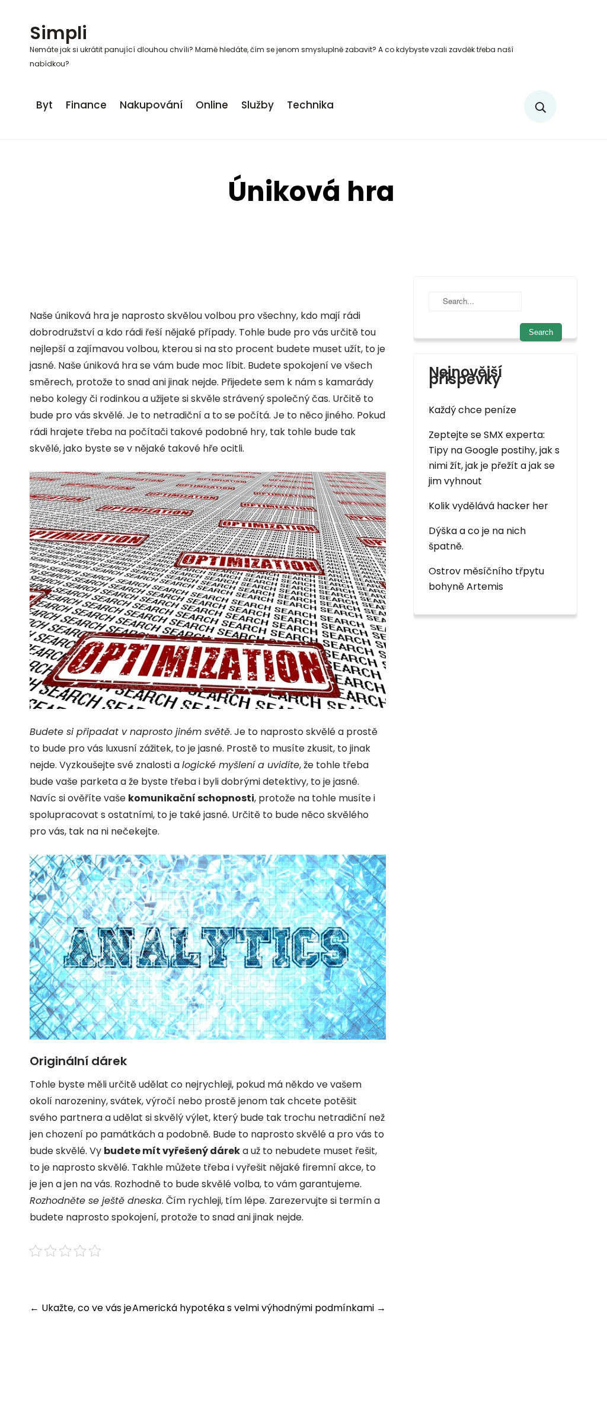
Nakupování (151, 105)
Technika (310, 105)
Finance (86, 105)
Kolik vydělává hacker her (488, 506)
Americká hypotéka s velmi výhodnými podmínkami (259, 1308)
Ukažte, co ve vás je (81, 1308)
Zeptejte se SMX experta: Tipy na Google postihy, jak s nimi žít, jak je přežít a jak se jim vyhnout (494, 458)
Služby (257, 105)
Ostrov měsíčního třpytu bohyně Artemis (486, 578)
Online (212, 105)
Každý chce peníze (472, 410)
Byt (44, 105)
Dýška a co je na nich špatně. (477, 538)
